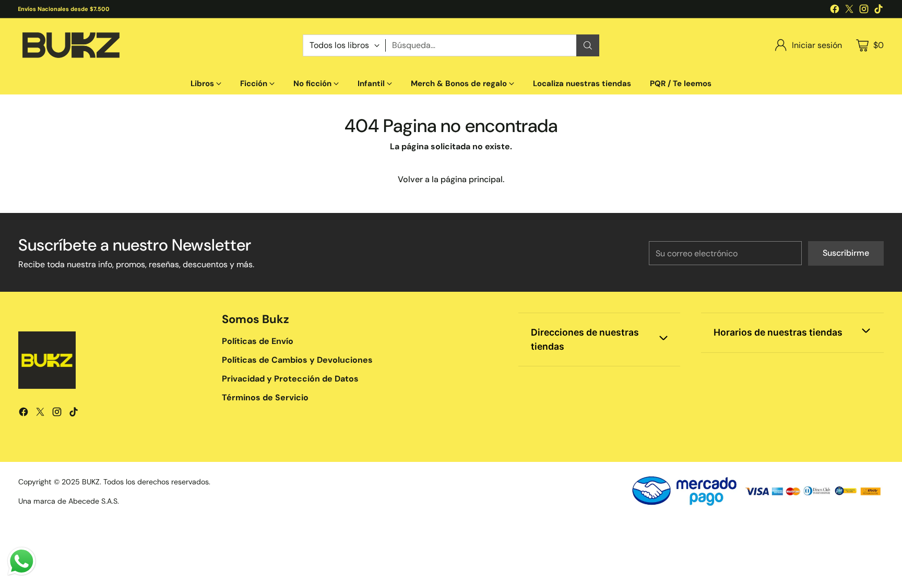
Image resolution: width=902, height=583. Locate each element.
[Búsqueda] (587, 45)
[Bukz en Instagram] (864, 11)
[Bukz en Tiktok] (878, 11)
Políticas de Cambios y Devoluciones (297, 359)
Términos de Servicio (265, 397)
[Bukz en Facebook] (834, 11)
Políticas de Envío (257, 341)
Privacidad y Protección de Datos (290, 378)
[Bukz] (70, 45)
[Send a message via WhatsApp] (21, 561)
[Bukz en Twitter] (849, 11)
